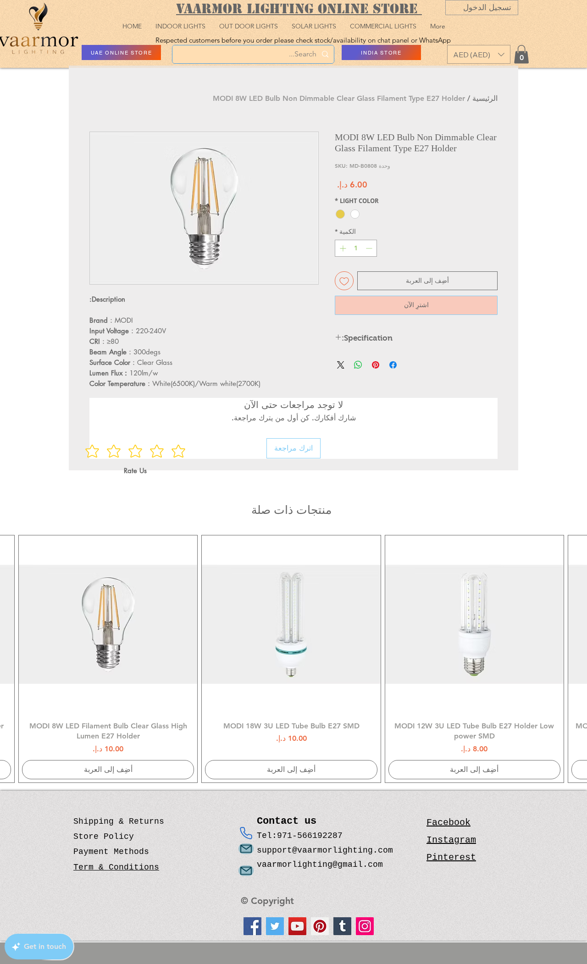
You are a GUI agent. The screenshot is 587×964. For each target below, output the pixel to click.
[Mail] (246, 848)
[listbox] (478, 54)
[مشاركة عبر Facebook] (393, 364)
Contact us (289, 821)
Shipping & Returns (118, 821)
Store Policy (103, 836)
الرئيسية (485, 98)
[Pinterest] (320, 926)
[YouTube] (297, 926)
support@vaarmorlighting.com (325, 850)
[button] (478, 54)
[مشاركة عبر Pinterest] (375, 364)
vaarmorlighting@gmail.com (320, 864)
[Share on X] (340, 364)
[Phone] (246, 833)
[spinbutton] (356, 248)
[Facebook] (252, 926)
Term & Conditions (116, 867)
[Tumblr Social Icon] (342, 926)
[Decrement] (370, 248)
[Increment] (342, 248)
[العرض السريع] (474, 624)
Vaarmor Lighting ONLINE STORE (299, 8)
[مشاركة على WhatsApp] (358, 364)
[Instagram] (365, 926)
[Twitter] (275, 926)
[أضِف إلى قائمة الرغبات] (344, 280)
